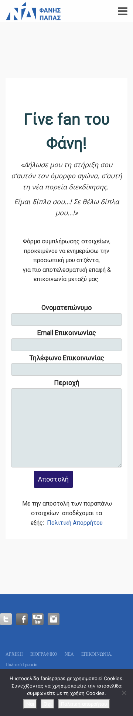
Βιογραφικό (43, 654)
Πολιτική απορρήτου (84, 704)
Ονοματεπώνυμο (66, 307)
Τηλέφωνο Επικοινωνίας (66, 358)
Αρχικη (14, 654)
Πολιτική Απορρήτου (75, 522)
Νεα (69, 654)
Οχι (47, 704)
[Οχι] (123, 692)
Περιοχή (66, 382)
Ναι (30, 704)
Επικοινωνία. (96, 654)
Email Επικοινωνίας (66, 333)
